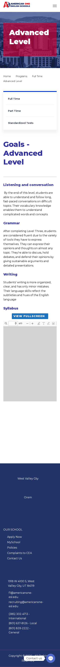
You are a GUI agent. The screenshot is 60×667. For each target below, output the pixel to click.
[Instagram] (32, 488)
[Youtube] (24, 488)
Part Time (14, 110)
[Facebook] (15, 488)
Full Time (14, 98)
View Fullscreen (29, 316)
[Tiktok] (40, 488)
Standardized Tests (20, 122)
